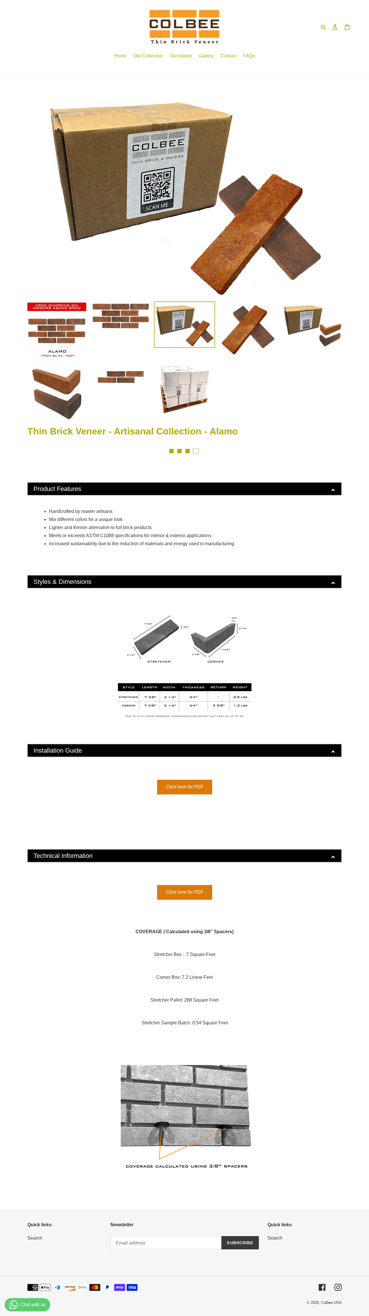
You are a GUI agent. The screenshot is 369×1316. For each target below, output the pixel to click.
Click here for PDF (185, 786)
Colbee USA (331, 1302)
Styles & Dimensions (62, 581)
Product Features (57, 488)
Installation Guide (57, 750)
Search (34, 1238)
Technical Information (63, 855)
